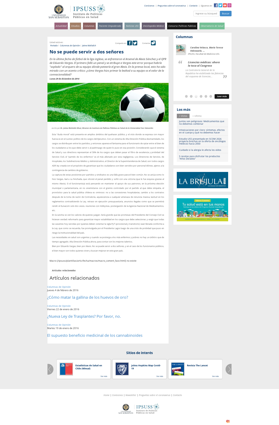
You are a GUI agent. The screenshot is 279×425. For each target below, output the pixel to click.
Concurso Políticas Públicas (182, 25)
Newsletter (130, 395)
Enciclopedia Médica (153, 25)
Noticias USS (132, 25)
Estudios (75, 25)
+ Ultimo (197, 115)
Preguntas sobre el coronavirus (172, 5)
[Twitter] (135, 43)
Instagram (229, 5)
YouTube (225, 5)
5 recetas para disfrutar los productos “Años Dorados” (199, 157)
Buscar (225, 13)
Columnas (89, 25)
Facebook (216, 5)
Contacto (193, 5)
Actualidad (61, 25)
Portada (53, 45)
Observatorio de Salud (212, 25)
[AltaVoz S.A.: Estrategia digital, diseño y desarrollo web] (228, 421)
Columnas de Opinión (70, 45)
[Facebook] (129, 43)
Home (106, 395)
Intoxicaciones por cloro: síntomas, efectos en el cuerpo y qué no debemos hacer (202, 131)
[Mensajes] (153, 43)
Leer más (222, 96)
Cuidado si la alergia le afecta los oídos (200, 149)
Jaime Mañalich (89, 45)
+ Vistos (183, 115)
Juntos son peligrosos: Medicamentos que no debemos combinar (201, 122)
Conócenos (149, 5)
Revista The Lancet (197, 365)
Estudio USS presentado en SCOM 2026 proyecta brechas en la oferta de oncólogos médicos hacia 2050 (202, 141)
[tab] (183, 116)
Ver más (104, 376)
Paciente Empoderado (110, 25)
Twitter (220, 5)
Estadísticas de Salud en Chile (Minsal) (88, 367)
